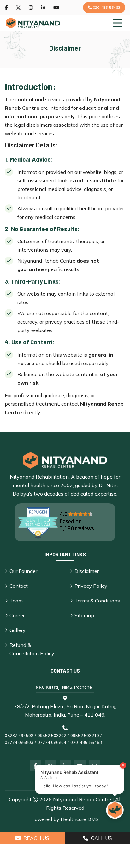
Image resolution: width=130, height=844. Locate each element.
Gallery (17, 630)
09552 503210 (84, 735)
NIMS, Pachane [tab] (77, 687)
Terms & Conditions (97, 600)
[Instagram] (31, 7)
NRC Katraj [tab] (48, 687)
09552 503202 (52, 735)
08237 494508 (19, 735)
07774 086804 (52, 742)
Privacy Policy (90, 586)
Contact (18, 586)
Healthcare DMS (80, 819)
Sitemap (84, 615)
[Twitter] (18, 7)
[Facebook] (6, 7)
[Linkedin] (43, 7)
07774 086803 (19, 742)
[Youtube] (56, 7)
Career (17, 615)
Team (16, 600)
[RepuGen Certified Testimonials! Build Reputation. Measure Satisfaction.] (65, 522)
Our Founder (23, 571)
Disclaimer (86, 571)
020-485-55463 (106, 7)
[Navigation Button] (117, 23)
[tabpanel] (65, 721)
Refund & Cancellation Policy (31, 649)
